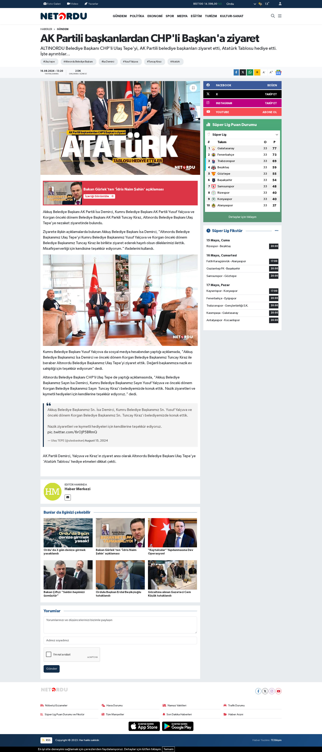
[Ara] (273, 16)
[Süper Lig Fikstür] (276, 230)
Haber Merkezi (77, 489)
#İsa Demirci (108, 61)
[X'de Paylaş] (243, 72)
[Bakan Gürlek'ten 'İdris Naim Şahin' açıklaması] (120, 532)
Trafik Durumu (236, 705)
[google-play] (177, 726)
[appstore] (144, 726)
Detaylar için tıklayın (242, 217)
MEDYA (182, 16)
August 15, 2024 (96, 440)
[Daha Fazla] (257, 72)
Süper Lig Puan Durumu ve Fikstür (64, 714)
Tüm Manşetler (115, 714)
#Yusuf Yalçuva (130, 61)
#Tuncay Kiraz (154, 61)
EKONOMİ (154, 16)
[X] (265, 691)
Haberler (46, 29)
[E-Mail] (68, 497)
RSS (47, 740)
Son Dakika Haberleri (179, 714)
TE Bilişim (276, 740)
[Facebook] (258, 691)
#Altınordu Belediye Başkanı (78, 61)
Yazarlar (93, 3)
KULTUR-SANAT (232, 16)
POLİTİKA (137, 16)
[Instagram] (272, 691)
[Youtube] (278, 691)
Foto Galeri (54, 3)
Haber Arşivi (235, 714)
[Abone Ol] (278, 72)
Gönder (51, 668)
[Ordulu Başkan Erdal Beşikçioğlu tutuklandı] (120, 574)
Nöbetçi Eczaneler (56, 705)
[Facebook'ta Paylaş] (236, 72)
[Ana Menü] (280, 16)
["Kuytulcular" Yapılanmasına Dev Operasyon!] (172, 532)
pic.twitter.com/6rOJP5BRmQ (72, 432)
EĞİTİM (196, 16)
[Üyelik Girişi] (279, 4)
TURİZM (211, 16)
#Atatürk (175, 61)
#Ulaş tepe (49, 61)
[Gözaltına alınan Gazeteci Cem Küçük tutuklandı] (172, 574)
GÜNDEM (120, 16)
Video (74, 3)
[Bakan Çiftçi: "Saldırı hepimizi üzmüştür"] (68, 574)
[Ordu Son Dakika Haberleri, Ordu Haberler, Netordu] (63, 16)
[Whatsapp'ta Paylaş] (250, 72)
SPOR (170, 16)
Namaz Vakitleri (177, 705)
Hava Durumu (115, 705)
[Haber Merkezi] (52, 491)
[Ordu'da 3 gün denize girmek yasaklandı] (68, 532)
